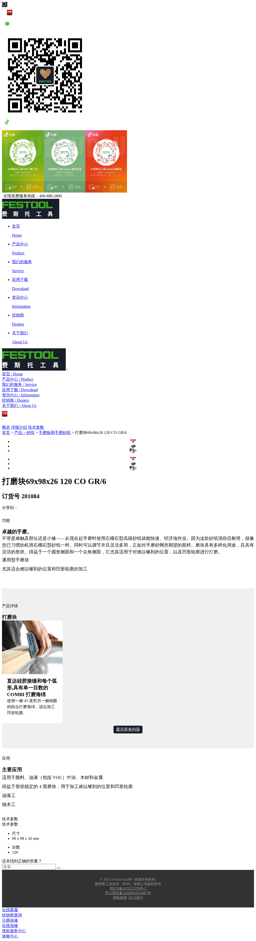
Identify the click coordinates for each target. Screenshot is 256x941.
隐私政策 (120, 897)
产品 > (20, 432)
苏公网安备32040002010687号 (128, 893)
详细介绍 (19, 427)
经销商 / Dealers (15, 400)
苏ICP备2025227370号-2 (128, 888)
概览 (6, 427)
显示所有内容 (128, 729)
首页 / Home (12, 374)
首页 (6, 432)
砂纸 (30, 432)
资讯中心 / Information (21, 395)
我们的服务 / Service (19, 384)
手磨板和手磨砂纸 (55, 432)
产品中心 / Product (17, 379)
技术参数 (36, 427)
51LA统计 (135, 897)
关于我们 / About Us (19, 405)
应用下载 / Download (20, 390)
